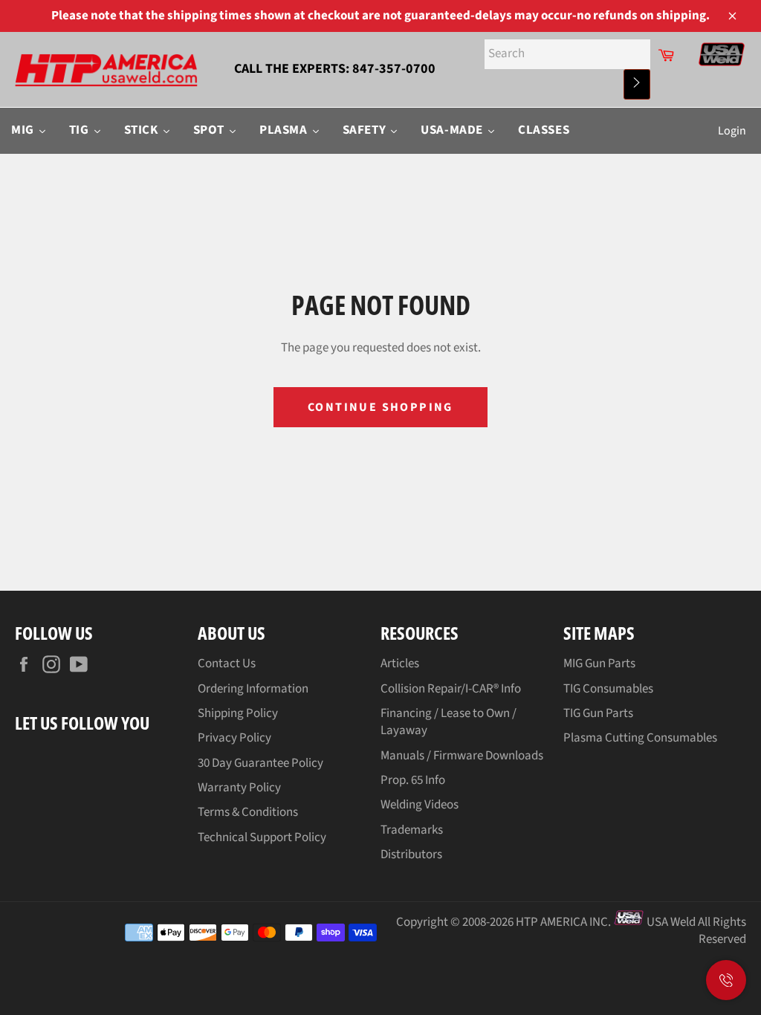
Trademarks (411, 830)
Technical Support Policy (262, 837)
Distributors (411, 854)
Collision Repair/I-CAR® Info (450, 689)
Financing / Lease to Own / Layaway (448, 721)
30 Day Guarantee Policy (260, 763)
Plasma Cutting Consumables (640, 738)
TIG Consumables (608, 689)
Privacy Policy (234, 738)
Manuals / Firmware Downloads (461, 756)
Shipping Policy (238, 713)
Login (732, 131)
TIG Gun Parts (598, 713)
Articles (399, 663)
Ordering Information (253, 689)
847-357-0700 (393, 68)
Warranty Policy (239, 788)
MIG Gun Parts (599, 663)
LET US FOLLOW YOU (82, 722)
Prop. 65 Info (412, 780)
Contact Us (227, 663)
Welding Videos (419, 805)
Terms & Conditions (248, 812)
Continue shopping (380, 407)
